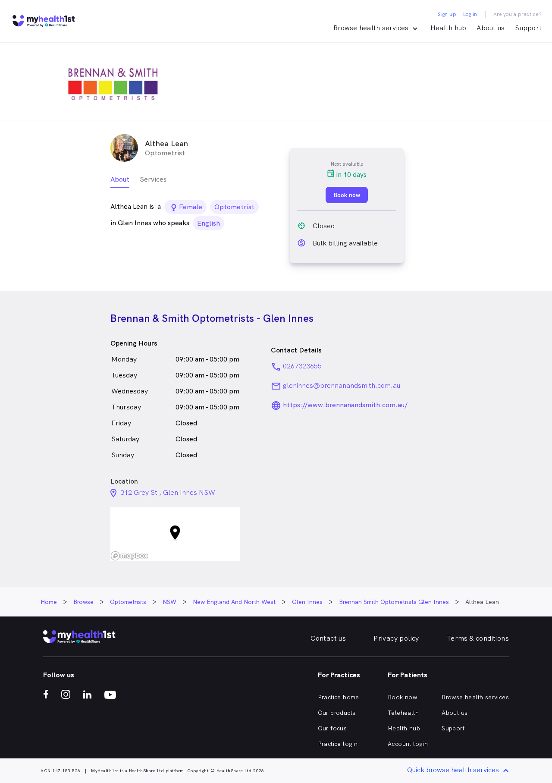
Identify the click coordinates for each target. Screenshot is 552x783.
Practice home (338, 697)
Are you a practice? (517, 14)
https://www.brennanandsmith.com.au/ (345, 404)
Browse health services (475, 697)
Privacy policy (396, 638)
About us (491, 27)
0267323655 (302, 366)
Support (528, 27)
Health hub (448, 27)
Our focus (332, 728)
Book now (402, 697)
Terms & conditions (478, 638)
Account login (408, 744)
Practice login (338, 744)
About (119, 179)
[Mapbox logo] (129, 556)
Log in (470, 14)
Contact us (328, 638)
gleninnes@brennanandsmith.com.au (341, 385)
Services (153, 179)
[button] (175, 534)
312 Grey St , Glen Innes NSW (167, 492)
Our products (337, 713)
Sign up (447, 14)
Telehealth (403, 713)
